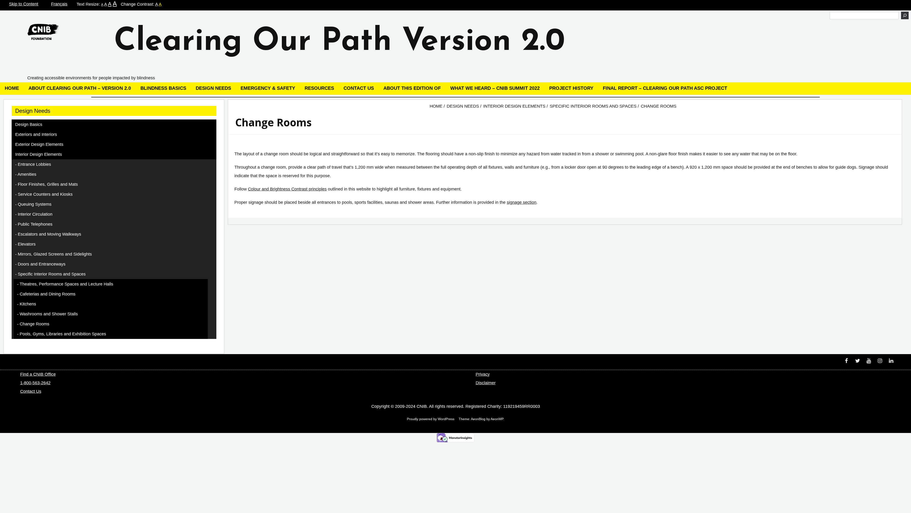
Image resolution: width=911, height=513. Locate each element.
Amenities (27, 174)
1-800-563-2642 (35, 382)
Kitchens (28, 304)
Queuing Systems (34, 204)
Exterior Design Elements (39, 144)
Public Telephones (35, 224)
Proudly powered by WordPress (430, 419)
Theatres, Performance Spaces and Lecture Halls (66, 284)
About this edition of (412, 88)
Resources (319, 88)
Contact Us (359, 88)
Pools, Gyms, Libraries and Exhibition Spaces (63, 334)
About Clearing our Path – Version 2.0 (79, 88)
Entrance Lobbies (34, 164)
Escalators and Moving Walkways (49, 234)
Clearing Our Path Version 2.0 (339, 42)
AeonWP (497, 419)
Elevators (27, 244)
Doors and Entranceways (41, 264)
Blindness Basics (163, 88)
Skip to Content (23, 4)
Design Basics (28, 124)
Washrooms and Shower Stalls (49, 314)
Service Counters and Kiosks (45, 194)
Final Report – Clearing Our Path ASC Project (665, 88)
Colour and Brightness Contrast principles (287, 189)
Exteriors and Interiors (36, 134)
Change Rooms (34, 324)
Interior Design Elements (38, 154)
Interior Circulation (35, 214)
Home (12, 88)
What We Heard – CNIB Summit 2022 (495, 88)
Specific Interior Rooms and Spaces (52, 274)
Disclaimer (486, 382)
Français (59, 4)
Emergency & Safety (268, 88)
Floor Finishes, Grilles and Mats (48, 184)
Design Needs (213, 88)
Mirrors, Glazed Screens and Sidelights (55, 254)
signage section (521, 202)
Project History (571, 88)
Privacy (483, 374)
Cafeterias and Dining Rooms (47, 294)
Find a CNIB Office (38, 374)
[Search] (905, 15)
